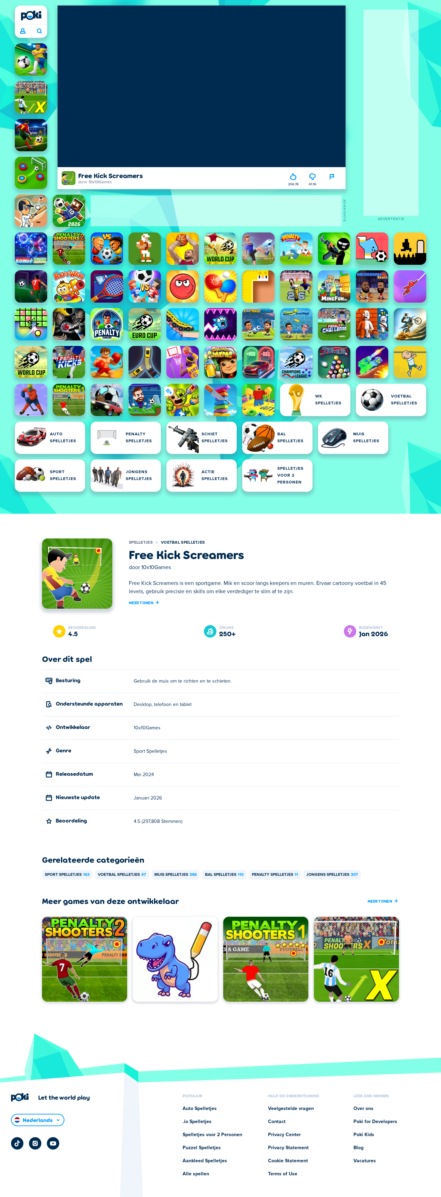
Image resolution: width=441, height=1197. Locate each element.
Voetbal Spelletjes (183, 543)
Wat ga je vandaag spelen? (39, 31)
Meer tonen (141, 602)
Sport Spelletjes (67, 875)
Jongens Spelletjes (332, 875)
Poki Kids (363, 1134)
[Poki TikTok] (17, 1143)
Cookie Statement (288, 1160)
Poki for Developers (375, 1121)
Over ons (363, 1108)
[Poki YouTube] (53, 1143)
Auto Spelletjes (200, 1108)
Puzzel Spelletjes (202, 1147)
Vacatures (364, 1160)
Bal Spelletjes (224, 875)
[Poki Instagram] (35, 1143)
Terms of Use (282, 1174)
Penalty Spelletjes (275, 875)
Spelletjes (141, 543)
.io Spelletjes (197, 1121)
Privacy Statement (288, 1147)
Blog (358, 1147)
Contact (277, 1121)
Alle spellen (196, 1174)
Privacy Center (284, 1134)
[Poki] (31, 15)
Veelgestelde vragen (291, 1108)
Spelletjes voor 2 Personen (212, 1134)
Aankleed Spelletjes (205, 1160)
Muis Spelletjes (175, 875)
